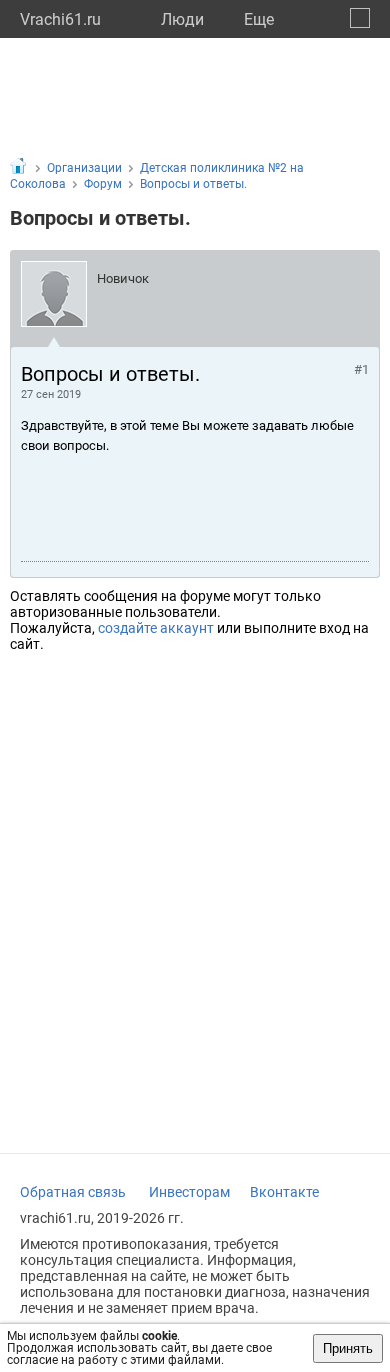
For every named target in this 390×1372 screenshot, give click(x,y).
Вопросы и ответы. (193, 184)
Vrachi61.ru (60, 19)
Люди (182, 19)
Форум (103, 184)
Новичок (123, 278)
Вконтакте (284, 1192)
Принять (348, 1348)
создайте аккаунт (156, 628)
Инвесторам (189, 1192)
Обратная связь (73, 1192)
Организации (84, 168)
